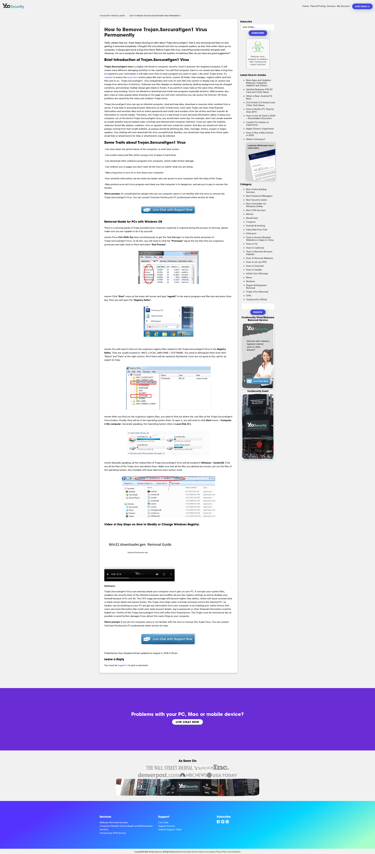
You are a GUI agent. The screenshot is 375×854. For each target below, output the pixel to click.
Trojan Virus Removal (257, 291)
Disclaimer (236, 851)
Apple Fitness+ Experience (260, 128)
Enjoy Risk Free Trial (256, 229)
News (249, 277)
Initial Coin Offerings (257, 273)
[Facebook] (219, 821)
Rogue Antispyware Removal (256, 286)
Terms (229, 851)
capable (108, 77)
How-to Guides (254, 269)
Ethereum (251, 233)
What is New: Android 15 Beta (259, 97)
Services (331, 6)
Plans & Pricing (318, 6)
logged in (123, 665)
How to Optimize (255, 247)
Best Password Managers (259, 195)
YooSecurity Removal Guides (112, 15)
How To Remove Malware (259, 258)
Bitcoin (249, 214)
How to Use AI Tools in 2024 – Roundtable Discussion (260, 117)
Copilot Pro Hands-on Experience (257, 123)
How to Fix (252, 243)
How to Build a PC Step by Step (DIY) (260, 110)
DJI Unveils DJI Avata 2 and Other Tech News (260, 103)
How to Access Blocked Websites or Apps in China (260, 238)
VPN (248, 295)
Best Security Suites (256, 199)
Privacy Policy (221, 851)
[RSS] (227, 821)
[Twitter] (223, 821)
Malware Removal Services (114, 822)
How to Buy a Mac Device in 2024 (259, 134)
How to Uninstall (255, 265)
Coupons (250, 221)
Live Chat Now (187, 722)
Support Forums (166, 825)
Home (305, 6)
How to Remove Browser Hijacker (259, 253)
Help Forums (204, 851)
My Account (343, 6)
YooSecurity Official (256, 299)
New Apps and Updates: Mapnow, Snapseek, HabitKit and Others (258, 83)
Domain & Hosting (255, 225)
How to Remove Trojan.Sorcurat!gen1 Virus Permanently (155, 32)
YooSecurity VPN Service (113, 832)
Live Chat (361, 6)
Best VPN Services (256, 210)
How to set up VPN (256, 261)
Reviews (250, 281)
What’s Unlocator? (255, 139)
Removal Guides (185, 851)
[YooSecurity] (13, 8)
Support (212, 851)
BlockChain (252, 217)
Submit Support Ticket (170, 829)
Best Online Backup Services (256, 190)
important (132, 77)
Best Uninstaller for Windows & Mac (256, 205)
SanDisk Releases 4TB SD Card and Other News (259, 90)
